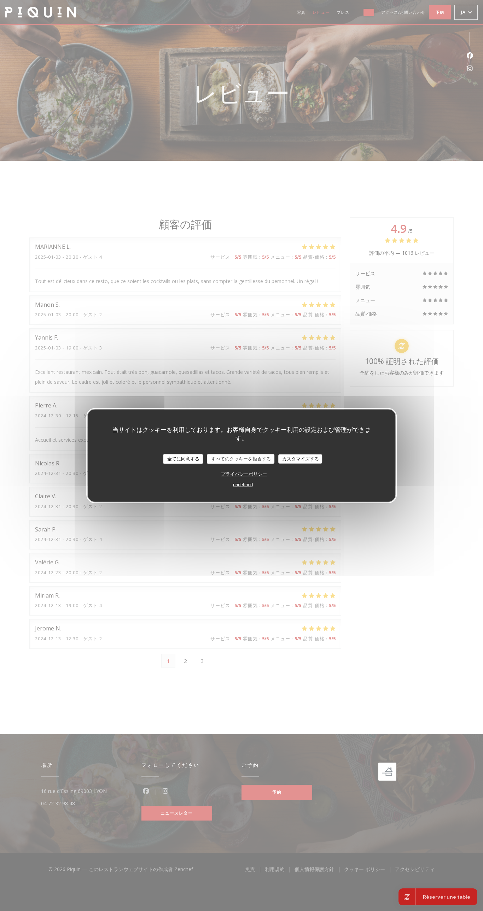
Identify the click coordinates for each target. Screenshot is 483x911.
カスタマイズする (300, 459)
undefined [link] (243, 484)
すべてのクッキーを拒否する (241, 459)
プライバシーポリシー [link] (244, 473)
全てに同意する (183, 459)
